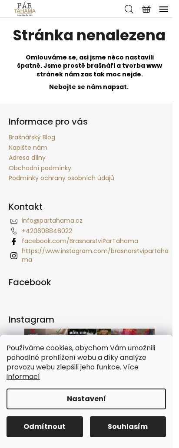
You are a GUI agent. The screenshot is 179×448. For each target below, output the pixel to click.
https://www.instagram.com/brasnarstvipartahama (95, 255)
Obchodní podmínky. (41, 168)
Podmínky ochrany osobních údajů (61, 178)
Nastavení (86, 399)
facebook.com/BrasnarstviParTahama (80, 241)
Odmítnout (44, 427)
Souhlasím (128, 427)
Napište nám (28, 147)
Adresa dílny (27, 157)
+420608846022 (47, 231)
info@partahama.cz (52, 220)
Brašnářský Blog (32, 137)
